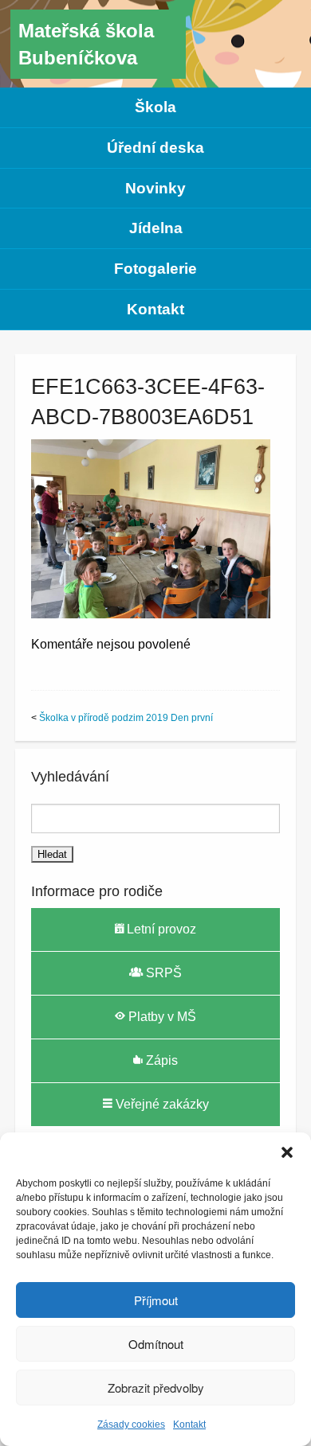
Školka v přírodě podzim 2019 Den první (126, 717)
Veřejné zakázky (160, 1104)
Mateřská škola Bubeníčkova (86, 44)
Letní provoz (160, 929)
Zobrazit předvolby (156, 1387)
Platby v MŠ (160, 1016)
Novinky (155, 188)
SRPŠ (162, 973)
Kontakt (189, 1424)
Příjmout (156, 1300)
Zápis (160, 1060)
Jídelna (156, 228)
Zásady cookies (131, 1424)
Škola (155, 107)
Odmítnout (155, 1343)
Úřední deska (155, 147)
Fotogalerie (155, 268)
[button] (287, 1152)
